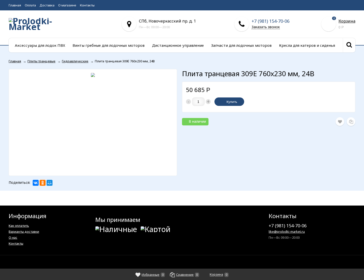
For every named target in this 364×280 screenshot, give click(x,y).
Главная (15, 5)
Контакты (87, 5)
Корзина (346, 21)
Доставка (47, 5)
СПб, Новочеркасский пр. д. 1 (167, 21)
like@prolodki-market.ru (287, 231)
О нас (13, 237)
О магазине (67, 5)
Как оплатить (19, 225)
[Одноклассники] (43, 183)
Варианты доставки (24, 231)
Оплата (30, 5)
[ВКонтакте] (36, 183)
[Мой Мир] (49, 183)
